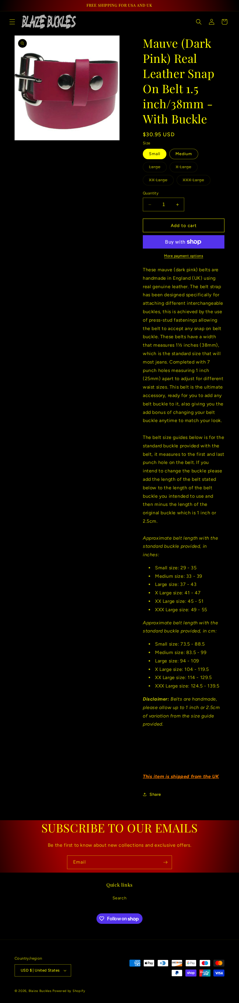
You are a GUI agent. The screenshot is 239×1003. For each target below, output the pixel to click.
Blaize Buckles (40, 991)
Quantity (151, 193)
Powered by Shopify (68, 991)
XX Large (161, 181)
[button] (12, 21)
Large (158, 168)
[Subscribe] (165, 862)
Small (154, 153)
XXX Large (196, 181)
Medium (183, 153)
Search (120, 898)
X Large (187, 168)
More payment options (183, 256)
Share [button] (155, 794)
